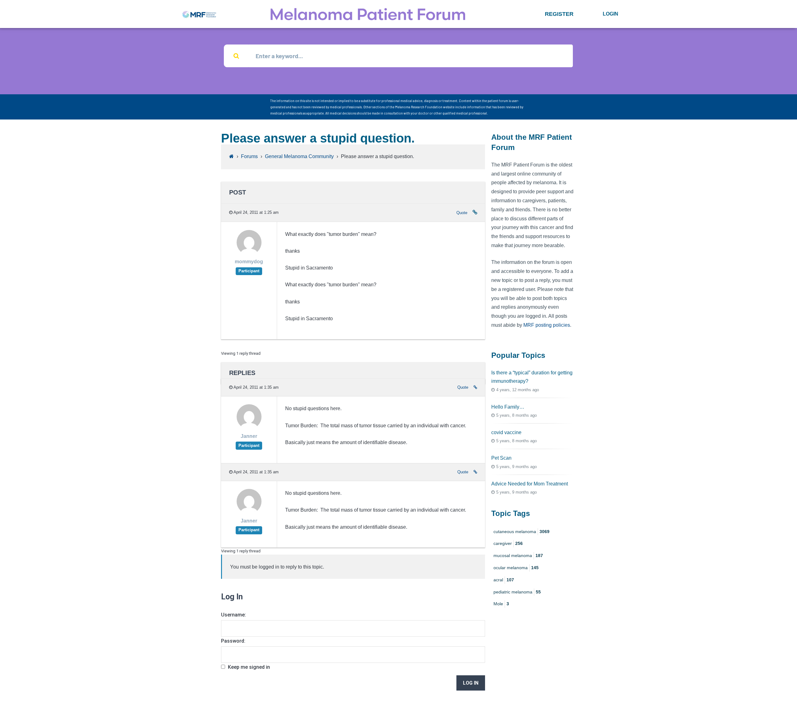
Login (610, 13)
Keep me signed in (249, 667)
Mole (501, 603)
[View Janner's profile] (249, 427)
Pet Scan (501, 458)
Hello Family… (507, 407)
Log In (471, 683)
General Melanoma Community (299, 156)
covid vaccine (506, 432)
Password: (233, 641)
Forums (249, 156)
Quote (461, 212)
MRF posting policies (546, 325)
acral (503, 579)
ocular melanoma (516, 567)
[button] (559, 14)
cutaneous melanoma (521, 531)
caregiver (508, 543)
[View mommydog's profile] (249, 253)
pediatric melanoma (517, 591)
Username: (233, 615)
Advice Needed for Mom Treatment (529, 483)
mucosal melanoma (518, 555)
